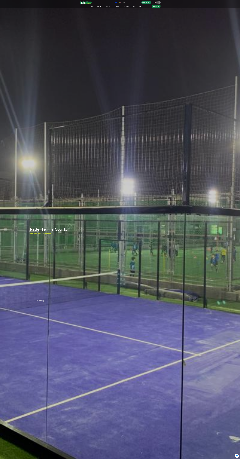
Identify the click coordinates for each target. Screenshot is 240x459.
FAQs (134, 6)
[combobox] (156, 2)
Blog (140, 6)
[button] (159, 2)
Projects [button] (117, 6)
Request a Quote (146, 2)
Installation (126, 6)
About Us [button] (99, 6)
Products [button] (108, 6)
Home (91, 6)
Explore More (40, 300)
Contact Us (156, 6)
